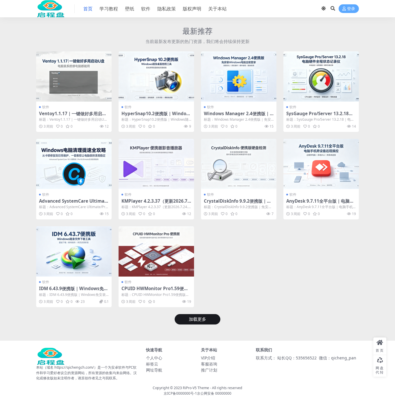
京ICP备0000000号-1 (180, 393)
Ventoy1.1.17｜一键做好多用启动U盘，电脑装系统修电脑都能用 (72, 116)
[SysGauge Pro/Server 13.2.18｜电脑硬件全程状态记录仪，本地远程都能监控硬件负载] (321, 76)
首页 (88, 8)
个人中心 (154, 358)
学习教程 (108, 8)
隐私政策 (166, 8)
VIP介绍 (208, 358)
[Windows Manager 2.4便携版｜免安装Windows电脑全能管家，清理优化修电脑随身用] (238, 76)
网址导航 (154, 370)
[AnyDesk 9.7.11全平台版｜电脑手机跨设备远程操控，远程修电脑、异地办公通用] (321, 164)
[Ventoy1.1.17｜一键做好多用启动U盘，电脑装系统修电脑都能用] (74, 76)
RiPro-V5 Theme (196, 387)
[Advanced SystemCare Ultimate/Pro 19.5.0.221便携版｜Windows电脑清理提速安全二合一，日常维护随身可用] (74, 164)
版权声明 (192, 8)
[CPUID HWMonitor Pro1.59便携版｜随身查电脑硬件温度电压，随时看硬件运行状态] (156, 251)
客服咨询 (209, 364)
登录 (351, 9)
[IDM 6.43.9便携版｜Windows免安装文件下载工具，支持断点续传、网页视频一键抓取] (74, 251)
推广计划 (209, 370)
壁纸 (129, 8)
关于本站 (217, 8)
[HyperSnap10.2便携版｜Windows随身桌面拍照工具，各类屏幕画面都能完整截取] (156, 76)
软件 (145, 8)
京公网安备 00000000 (214, 393)
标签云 (152, 364)
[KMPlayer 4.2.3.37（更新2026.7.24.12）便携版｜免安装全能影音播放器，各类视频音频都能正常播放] (156, 164)
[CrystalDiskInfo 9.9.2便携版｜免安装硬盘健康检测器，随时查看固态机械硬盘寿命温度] (238, 164)
